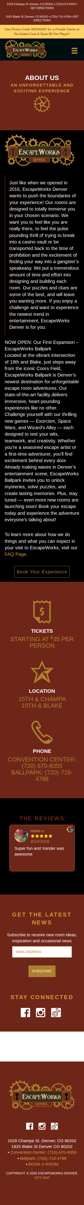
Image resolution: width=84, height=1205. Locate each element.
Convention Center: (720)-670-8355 (43, 1152)
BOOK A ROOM (43, 1164)
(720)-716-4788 (61, 16)
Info (42, 58)
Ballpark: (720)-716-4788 (42, 775)
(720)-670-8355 (66, 4)
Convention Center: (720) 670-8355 (42, 762)
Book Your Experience (42, 571)
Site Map (42, 1177)
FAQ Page (15, 554)
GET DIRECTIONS (42, 8)
